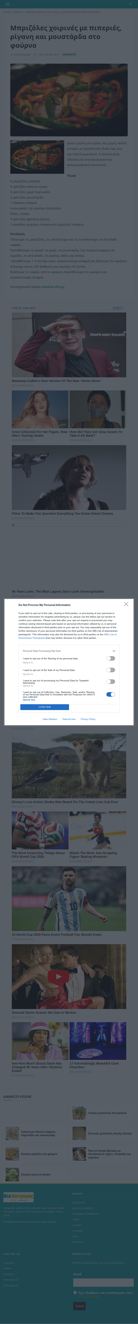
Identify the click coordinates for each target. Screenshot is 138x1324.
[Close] (127, 605)
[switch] (110, 658)
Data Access (69, 719)
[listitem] (69, 651)
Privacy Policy (88, 719)
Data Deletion (50, 719)
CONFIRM (45, 707)
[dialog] (69, 662)
